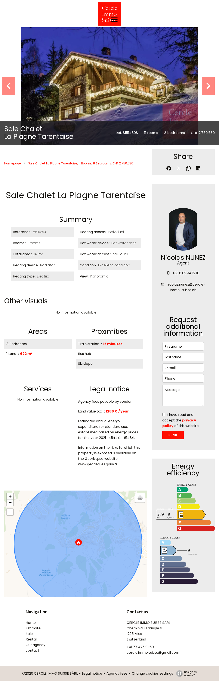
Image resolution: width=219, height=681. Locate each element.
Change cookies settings (152, 673)
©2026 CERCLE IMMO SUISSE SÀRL (50, 673)
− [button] (10, 502)
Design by (190, 673)
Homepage (12, 163)
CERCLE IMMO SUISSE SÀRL (148, 622)
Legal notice (92, 673)
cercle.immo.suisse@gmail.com (153, 652)
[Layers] (140, 497)
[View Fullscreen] (10, 512)
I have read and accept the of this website (180, 420)
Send (173, 435)
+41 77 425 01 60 (140, 647)
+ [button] (10, 496)
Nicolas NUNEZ (183, 257)
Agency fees (117, 673)
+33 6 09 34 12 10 (185, 273)
